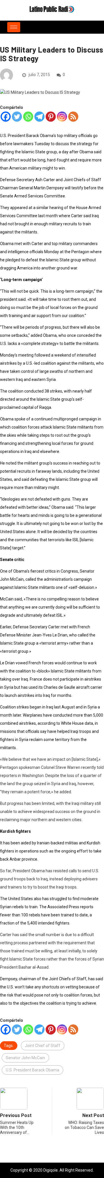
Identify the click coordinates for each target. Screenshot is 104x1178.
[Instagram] (62, 116)
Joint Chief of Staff (42, 1045)
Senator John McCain (25, 1057)
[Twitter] (17, 116)
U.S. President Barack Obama (32, 1070)
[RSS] (73, 116)
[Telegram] (39, 116)
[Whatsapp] (28, 116)
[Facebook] (6, 116)
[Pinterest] (51, 116)
